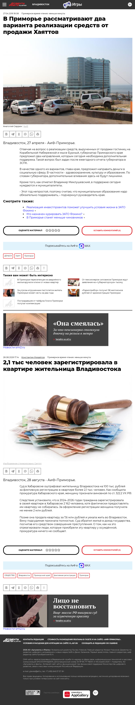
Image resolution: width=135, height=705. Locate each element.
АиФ (26, 126)
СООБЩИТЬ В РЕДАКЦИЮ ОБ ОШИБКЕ (100, 643)
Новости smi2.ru (14, 347)
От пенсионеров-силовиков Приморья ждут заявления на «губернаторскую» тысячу (105, 281)
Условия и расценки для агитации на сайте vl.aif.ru (50, 643)
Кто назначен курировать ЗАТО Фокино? (54, 214)
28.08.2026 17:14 (11, 357)
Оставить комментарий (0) (107, 230)
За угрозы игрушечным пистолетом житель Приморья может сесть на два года (39, 291)
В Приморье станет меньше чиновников (55, 217)
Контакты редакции (33, 639)
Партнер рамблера (51, 693)
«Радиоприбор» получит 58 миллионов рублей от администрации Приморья (102, 291)
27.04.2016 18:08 (11, 13)
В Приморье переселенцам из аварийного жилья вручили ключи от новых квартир (39, 281)
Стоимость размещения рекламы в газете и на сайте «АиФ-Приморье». (84, 639)
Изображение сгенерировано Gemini (22, 463)
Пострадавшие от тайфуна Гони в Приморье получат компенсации (40, 302)
